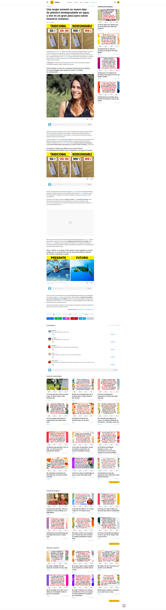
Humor (99, 478)
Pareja (73, 422)
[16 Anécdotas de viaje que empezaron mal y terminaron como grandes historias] (109, 463)
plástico (50, 54)
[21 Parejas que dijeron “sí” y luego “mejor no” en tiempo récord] (83, 499)
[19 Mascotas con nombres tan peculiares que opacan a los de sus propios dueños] (109, 63)
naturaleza (65, 56)
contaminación (58, 51)
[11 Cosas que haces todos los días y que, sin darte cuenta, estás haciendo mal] (57, 385)
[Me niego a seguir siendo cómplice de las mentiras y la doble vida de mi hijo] (83, 556)
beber (75, 199)
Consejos (99, 30)
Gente (99, 102)
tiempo (58, 139)
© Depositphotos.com (57, 178)
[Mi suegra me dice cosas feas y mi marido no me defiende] (109, 556)
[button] (54, 314)
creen (63, 300)
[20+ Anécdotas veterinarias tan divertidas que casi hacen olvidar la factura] (57, 463)
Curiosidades (49, 6)
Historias (99, 54)
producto (64, 142)
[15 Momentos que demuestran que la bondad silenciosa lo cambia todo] (57, 523)
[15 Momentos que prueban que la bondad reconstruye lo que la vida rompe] (109, 87)
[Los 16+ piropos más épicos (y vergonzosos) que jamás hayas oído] (57, 409)
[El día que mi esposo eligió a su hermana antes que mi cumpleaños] (109, 499)
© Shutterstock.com (50, 178)
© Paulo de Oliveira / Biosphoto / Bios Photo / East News (56, 282)
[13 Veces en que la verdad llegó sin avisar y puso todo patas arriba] (83, 463)
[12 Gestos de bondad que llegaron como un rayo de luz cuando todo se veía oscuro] (109, 523)
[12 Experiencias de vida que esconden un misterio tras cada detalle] (109, 39)
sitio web (52, 243)
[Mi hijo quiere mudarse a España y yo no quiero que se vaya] (109, 580)
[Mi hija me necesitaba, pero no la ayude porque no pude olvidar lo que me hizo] (83, 385)
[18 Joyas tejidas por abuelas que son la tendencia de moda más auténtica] (109, 15)
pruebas (74, 191)
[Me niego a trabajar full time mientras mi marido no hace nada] (57, 556)
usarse (58, 297)
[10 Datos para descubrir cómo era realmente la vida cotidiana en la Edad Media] (57, 499)
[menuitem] (69, 2)
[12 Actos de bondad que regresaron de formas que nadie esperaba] (109, 385)
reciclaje (87, 239)
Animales (48, 478)
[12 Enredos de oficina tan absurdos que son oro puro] (83, 409)
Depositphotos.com (89, 309)
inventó (81, 193)
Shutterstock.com (81, 309)
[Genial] (55, 2)
